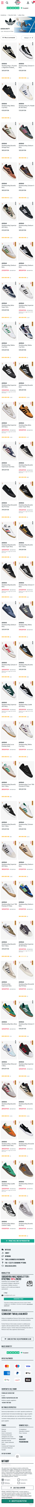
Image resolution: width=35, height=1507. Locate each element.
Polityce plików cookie (25, 1495)
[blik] (28, 1380)
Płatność (4, 1429)
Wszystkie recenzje (6, 1440)
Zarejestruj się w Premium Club (19, 1339)
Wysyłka (8, 1250)
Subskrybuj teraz (18, 1299)
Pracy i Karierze (23, 1433)
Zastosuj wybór (19, 1488)
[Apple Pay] (28, 1373)
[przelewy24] (17, 1380)
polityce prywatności (7, 1497)
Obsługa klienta (10, 1266)
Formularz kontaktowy (8, 1393)
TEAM (21, 1437)
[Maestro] (17, 1366)
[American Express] (7, 1373)
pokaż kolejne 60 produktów (19, 1241)
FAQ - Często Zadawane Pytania (15, 1263)
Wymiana (8, 1256)
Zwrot (7, 1253)
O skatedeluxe (22, 1429)
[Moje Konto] (28, 2)
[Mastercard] (7, 1366)
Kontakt (4, 1449)
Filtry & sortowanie (9, 37)
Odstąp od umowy (6, 1453)
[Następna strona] (32, 38)
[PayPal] (17, 1373)
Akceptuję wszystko (19, 1501)
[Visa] (28, 1366)
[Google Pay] (7, 1380)
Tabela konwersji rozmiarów (15, 1260)
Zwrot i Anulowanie (7, 1433)
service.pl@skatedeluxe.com (10, 1398)
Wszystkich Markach (24, 1431)
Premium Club (6, 1310)
